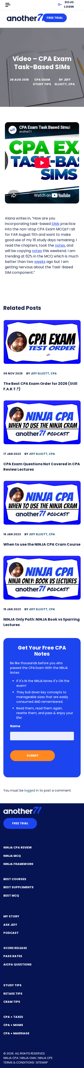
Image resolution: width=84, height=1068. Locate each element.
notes (60, 245)
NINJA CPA (10, 1058)
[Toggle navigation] (8, 5)
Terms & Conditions (18, 1062)
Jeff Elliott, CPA (65, 81)
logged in (31, 790)
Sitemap (42, 1062)
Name (15, 726)
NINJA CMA (28, 1058)
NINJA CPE (45, 1058)
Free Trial (55, 18)
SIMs (55, 223)
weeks (39, 261)
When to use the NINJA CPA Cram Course (41, 544)
